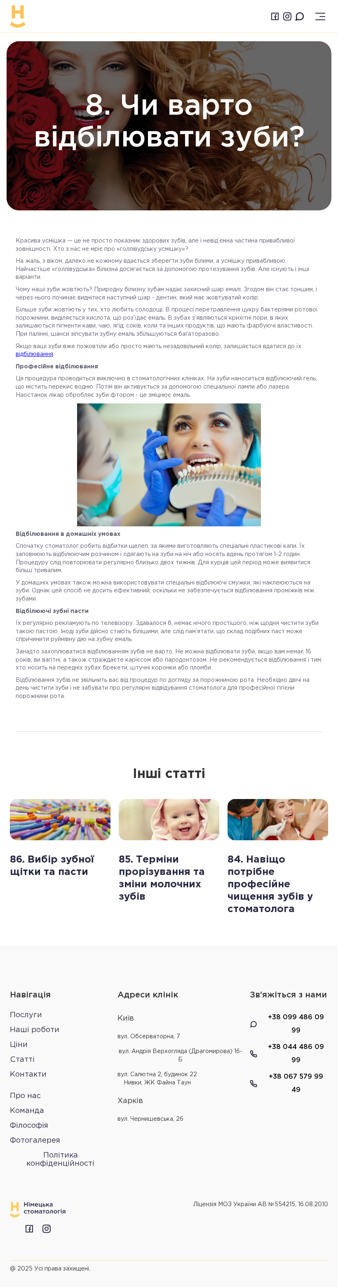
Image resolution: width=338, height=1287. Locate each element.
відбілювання (34, 354)
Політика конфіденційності (60, 1159)
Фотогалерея (35, 1140)
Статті (22, 1059)
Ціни (19, 1045)
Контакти (28, 1074)
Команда (27, 1111)
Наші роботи (34, 1030)
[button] (320, 16)
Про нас (25, 1096)
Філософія (29, 1125)
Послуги (26, 1015)
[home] (18, 16)
